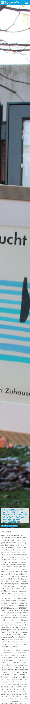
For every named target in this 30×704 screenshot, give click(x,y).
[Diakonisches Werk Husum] (10, 2)
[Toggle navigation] (27, 2)
